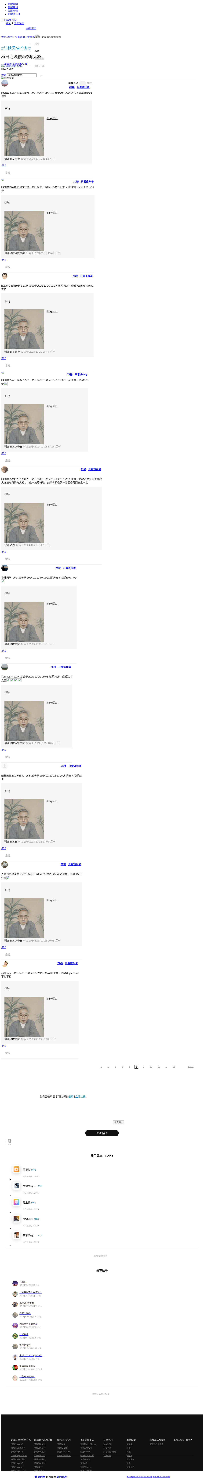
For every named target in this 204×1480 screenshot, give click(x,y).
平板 (129, 1448)
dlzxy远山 (52, 118)
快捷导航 (31, 28)
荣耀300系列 (39, 1455)
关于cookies (82, 1474)
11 (159, 1067)
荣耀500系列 (39, 1448)
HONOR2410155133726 (15, 187)
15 (174, 1067)
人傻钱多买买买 (10, 874)
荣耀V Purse (85, 1467)
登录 (8, 23)
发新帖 (190, 1067)
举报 (7, 172)
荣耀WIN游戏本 (64, 1455)
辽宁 (52, 159)
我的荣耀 (107, 1455)
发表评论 (118, 1122)
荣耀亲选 (13, 10)
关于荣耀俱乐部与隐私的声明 (64, 1474)
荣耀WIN (61, 1444)
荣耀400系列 (39, 1452)
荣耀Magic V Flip (18, 1471)
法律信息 (91, 1474)
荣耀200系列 (39, 1459)
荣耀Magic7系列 (18, 1459)
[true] (41, 75)
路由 (129, 1463)
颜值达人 (6, 973)
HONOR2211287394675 (15, 479)
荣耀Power (85, 1452)
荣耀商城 (13, 7)
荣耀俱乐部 (14, 14)
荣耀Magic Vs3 (17, 1467)
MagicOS (108, 1444)
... (108, 1067)
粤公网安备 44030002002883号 (139, 1477)
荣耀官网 (13, 4)
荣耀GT (83, 1463)
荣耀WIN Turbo (63, 1452)
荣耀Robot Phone (88, 1444)
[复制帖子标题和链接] (16, 63)
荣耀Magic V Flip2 (19, 1455)
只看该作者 (83, 87)
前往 (89, 83)
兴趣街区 (20, 37)
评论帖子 (102, 1133)
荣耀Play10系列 (87, 1455)
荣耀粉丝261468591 (12, 775)
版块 (10, 37)
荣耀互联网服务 (156, 1444)
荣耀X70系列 (86, 1471)
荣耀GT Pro (85, 1459)
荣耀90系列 (39, 1471)
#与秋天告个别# (16, 48)
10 (151, 1067)
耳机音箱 (130, 1459)
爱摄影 (31, 37)
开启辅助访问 (9, 20)
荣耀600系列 (39, 1444)
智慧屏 (129, 1455)
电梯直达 (73, 83)
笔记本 (129, 1444)
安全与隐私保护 (110, 1452)
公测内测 (107, 1448)
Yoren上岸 (7, 676)
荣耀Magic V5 (17, 1452)
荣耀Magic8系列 (18, 1448)
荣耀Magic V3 (17, 1463)
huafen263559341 (11, 285)
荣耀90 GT (38, 1467)
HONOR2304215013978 (15, 93)
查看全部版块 (100, 1255)
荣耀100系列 (39, 1463)
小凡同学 (6, 577)
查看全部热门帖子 (101, 1393)
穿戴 (129, 1452)
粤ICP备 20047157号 (161, 1477)
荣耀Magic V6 (17, 1444)
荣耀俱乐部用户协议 (43, 1474)
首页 (37, 36)
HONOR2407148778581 (15, 380)
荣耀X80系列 (86, 1448)
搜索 (3, 75)
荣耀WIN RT (62, 1448)
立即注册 (19, 23)
